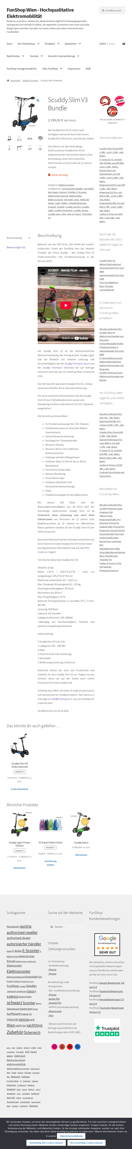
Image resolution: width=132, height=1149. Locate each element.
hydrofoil (22, 986)
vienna (24, 1019)
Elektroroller (75, 195)
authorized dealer (19, 938)
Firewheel (35, 1073)
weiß (32, 1019)
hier (84, 138)
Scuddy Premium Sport (77, 363)
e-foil (39, 1048)
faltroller (68, 199)
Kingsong (11, 1085)
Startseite (15, 80)
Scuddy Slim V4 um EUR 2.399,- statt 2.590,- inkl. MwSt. (111, 152)
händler (31, 986)
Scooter (52, 206)
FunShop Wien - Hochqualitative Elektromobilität (40, 13)
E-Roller (71, 192)
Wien (11, 1025)
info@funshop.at (60, 698)
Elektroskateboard (16, 976)
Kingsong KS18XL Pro (110, 519)
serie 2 (38, 1089)
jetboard (35, 1081)
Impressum (74, 68)
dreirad (27, 1048)
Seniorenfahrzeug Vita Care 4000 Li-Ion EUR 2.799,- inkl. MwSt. (110, 443)
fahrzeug (27, 1073)
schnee (24, 1089)
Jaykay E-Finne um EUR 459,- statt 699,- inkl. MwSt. (111, 218)
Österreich (32, 1032)
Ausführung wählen (51, 863)
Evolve (10, 981)
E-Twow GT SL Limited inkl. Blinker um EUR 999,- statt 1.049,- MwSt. (112, 163)
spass (19, 1094)
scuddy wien (54, 214)
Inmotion (27, 1081)
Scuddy (60, 206)
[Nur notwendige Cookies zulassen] (128, 1133)
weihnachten (36, 1102)
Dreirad (63, 192)
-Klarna (52, 969)
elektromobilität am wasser (18, 1068)
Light (57, 203)
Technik (34, 56)
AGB (88, 68)
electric (10, 1056)
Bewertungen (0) (16, 247)
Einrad (34, 1051)
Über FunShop (50, 68)
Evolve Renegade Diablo (111, 343)
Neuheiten (70, 43)
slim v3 (70, 214)
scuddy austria (73, 206)
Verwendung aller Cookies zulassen (46, 1142)
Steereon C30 (106, 512)
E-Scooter (81, 192)
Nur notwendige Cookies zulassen (86, 1142)
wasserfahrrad (28, 1098)
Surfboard (13, 1014)
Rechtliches (13, 56)
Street (35, 1009)
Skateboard (13, 1008)
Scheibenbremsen (77, 203)
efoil (27, 1051)
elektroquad (35, 1069)
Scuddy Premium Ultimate (58, 367)
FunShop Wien (13, 1081)
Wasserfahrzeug (13, 1102)
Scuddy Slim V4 (107, 260)
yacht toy (20, 1025)
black (9, 951)
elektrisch (19, 1055)
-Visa (50, 1015)
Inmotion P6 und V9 (109, 523)
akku (8, 1048)
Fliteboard (17, 981)
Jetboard (11, 991)
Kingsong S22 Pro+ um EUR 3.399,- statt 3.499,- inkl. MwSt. (111, 196)
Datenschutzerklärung (71, 1136)
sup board (26, 1093)
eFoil (15, 956)
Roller (64, 203)
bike (13, 1048)
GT (21, 1081)
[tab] (20, 238)
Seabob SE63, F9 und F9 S (111, 526)
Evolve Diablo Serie (108, 537)
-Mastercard (54, 1011)
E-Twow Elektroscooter (111, 358)
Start (10, 43)
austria (25, 926)
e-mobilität (11, 1052)
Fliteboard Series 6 (108, 347)
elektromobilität (16, 1064)
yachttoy (15, 1106)
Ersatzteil (31, 977)
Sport (78, 214)
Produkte (50, 43)
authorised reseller (22, 932)
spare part (26, 1009)
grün (76, 199)
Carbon (19, 1048)
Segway (38, 1003)
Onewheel (11, 1089)
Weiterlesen (19, 867)
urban (18, 1098)
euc (8, 1072)
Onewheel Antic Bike (109, 548)
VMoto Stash (105, 515)
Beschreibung (14, 237)
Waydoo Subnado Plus (110, 329)
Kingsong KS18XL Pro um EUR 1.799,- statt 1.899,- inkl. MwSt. (111, 207)
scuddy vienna (81, 210)
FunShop (13, 986)
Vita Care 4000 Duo (108, 282)
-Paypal (52, 973)
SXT (30, 1014)
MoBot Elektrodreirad (110, 361)
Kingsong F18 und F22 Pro (112, 530)
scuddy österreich (63, 210)
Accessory (13, 926)
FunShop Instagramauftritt (22, 68)
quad (18, 1089)
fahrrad (20, 1073)
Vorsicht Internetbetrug (61, 56)
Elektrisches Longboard (26, 961)
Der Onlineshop (26, 43)
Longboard (21, 991)
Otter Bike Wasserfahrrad (112, 552)
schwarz (14, 1002)
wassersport (25, 1102)
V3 (49, 217)
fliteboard (15, 1076)
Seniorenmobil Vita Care (111, 534)
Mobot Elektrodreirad (110, 264)
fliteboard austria (27, 981)
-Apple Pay (54, 998)
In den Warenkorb (19, 789)
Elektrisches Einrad (16, 1060)
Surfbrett (24, 1014)
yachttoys (34, 1025)
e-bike (33, 1047)
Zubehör (15, 1032)
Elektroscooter (55, 199)
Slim (63, 214)
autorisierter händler (72, 188)
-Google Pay (54, 1002)
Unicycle (12, 1019)
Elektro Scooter (30, 80)
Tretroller (87, 214)
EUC (40, 976)
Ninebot (22, 996)
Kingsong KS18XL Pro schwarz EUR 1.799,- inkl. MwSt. (111, 425)
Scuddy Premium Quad (110, 372)
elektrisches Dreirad (58, 195)
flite (8, 1077)
